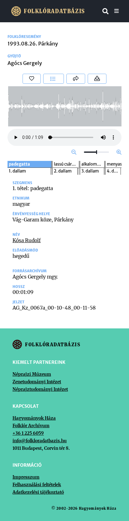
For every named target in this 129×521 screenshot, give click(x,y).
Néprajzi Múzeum (32, 374)
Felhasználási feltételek (37, 484)
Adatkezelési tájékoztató (38, 492)
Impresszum (26, 477)
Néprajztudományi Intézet (40, 389)
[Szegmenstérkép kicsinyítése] (73, 152)
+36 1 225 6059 (28, 433)
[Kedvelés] (32, 79)
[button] (53, 79)
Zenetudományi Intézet (37, 382)
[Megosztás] (75, 79)
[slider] (96, 152)
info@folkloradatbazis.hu (40, 441)
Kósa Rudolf (27, 240)
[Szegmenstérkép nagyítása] (118, 152)
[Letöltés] (97, 79)
